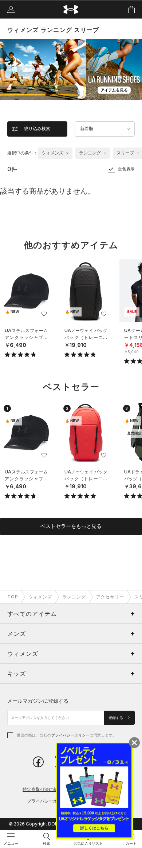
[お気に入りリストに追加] (44, 314)
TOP (12, 596)
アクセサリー (110, 596)
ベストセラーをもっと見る (71, 526)
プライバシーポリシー (70, 735)
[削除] (67, 153)
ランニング (74, 596)
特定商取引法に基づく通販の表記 (55, 789)
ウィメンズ (40, 596)
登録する (116, 718)
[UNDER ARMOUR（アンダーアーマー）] (71, 9)
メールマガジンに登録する (37, 701)
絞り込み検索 (37, 128)
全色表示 (126, 168)
